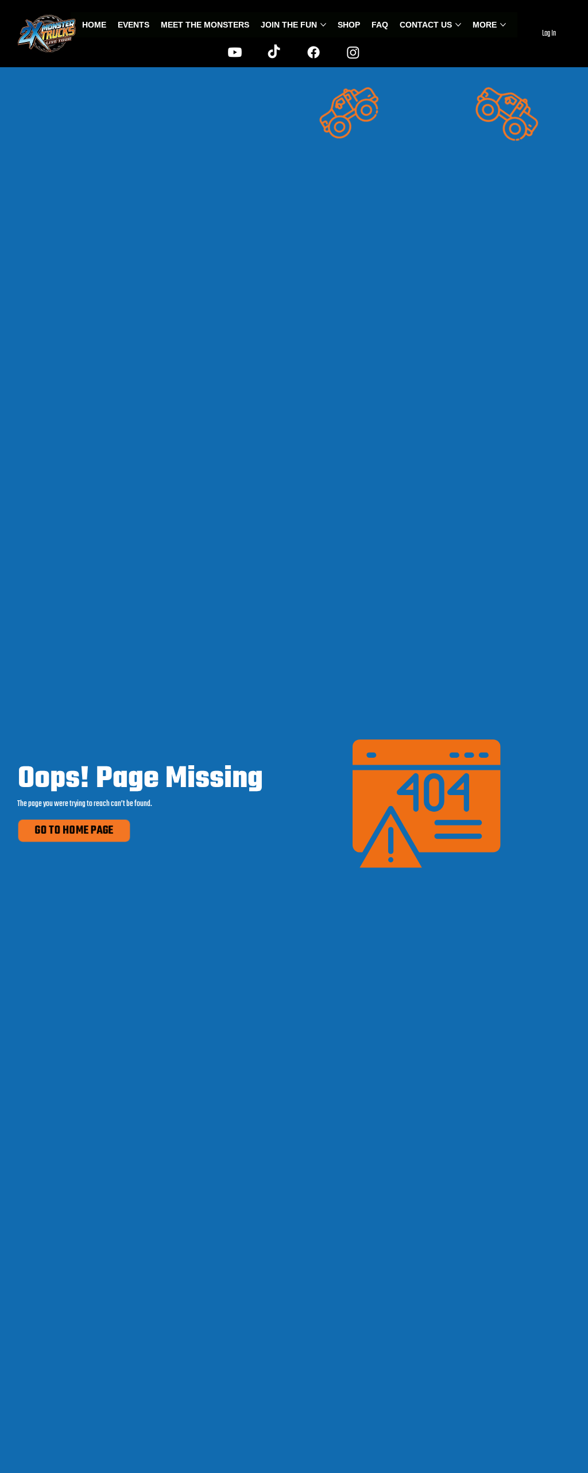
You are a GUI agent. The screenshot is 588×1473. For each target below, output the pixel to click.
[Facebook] (313, 52)
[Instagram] (353, 52)
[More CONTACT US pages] (458, 25)
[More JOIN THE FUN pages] (323, 25)
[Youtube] (235, 52)
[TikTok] (274, 52)
